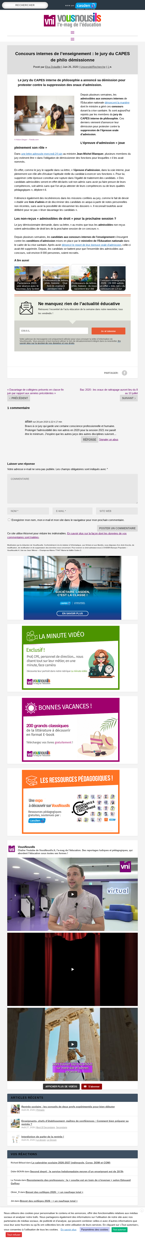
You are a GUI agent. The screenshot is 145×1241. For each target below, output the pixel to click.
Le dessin (41, 1140)
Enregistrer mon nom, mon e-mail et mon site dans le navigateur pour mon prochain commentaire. (67, 519)
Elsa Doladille (53, 66)
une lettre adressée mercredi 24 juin (41, 153)
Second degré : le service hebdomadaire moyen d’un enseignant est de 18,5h (76, 1171)
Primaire (40, 1110)
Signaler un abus (108, 439)
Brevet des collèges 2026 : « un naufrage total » (54, 1192)
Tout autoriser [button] (119, 1229)
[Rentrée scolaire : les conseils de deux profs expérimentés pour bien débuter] (15, 1109)
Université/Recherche (92, 66)
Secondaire (61, 1127)
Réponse (89, 439)
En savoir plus (72, 613)
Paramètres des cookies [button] (94, 1229)
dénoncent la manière (117, 102)
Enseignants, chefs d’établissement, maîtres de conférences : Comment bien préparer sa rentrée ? (75, 1123)
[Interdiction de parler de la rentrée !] (15, 1139)
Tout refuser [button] (14, 1234)
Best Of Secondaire (45, 1127)
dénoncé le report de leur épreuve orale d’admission (91, 244)
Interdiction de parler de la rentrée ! (42, 1136)
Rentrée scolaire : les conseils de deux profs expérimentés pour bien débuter (68, 1106)
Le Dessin (52, 1140)
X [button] (142, 1210)
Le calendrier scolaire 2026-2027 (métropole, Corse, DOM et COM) (70, 1162)
